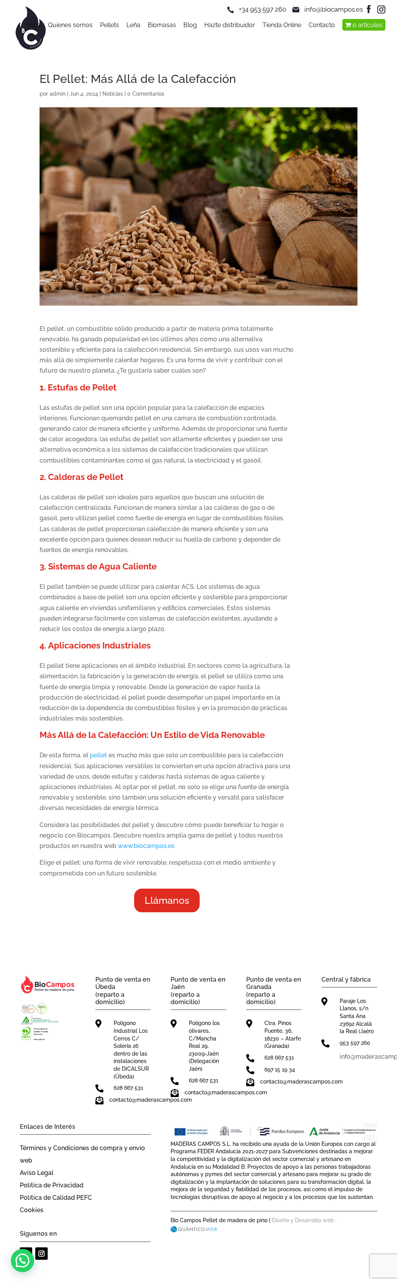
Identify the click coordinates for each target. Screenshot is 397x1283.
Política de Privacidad (51, 1185)
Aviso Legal (37, 1172)
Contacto (322, 25)
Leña (133, 25)
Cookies (31, 1210)
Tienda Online (281, 25)
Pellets (109, 25)
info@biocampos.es (333, 9)
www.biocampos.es (146, 846)
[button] (22, 1260)
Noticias (112, 94)
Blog (190, 25)
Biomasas (162, 25)
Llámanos (167, 900)
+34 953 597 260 (262, 9)
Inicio (33, 25)
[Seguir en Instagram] (41, 1253)
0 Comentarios (145, 94)
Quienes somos (70, 25)
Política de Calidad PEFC (56, 1197)
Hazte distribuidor (229, 25)
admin (58, 94)
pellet (98, 755)
